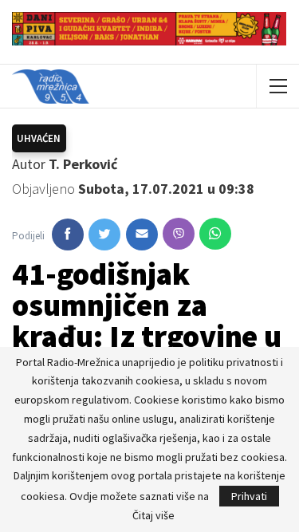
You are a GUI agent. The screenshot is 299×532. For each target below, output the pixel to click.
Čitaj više (153, 515)
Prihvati (249, 496)
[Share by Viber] (179, 234)
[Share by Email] (142, 234)
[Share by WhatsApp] (215, 234)
